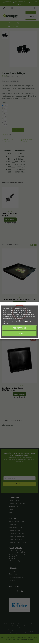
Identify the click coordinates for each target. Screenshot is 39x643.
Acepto (19, 333)
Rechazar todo (19, 328)
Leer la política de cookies (12, 321)
